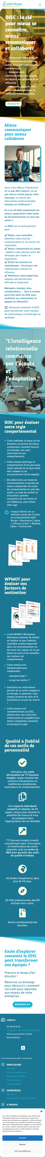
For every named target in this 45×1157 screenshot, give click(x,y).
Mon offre (11, 1068)
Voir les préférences (22, 1151)
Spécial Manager (14, 1084)
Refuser (22, 1145)
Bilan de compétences (16, 1072)
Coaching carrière (14, 1080)
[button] (41, 1111)
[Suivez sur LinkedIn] (23, 1048)
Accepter (22, 1138)
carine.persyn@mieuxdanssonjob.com (23, 1030)
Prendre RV (13, 104)
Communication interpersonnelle (21, 1098)
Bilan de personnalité (16, 1076)
